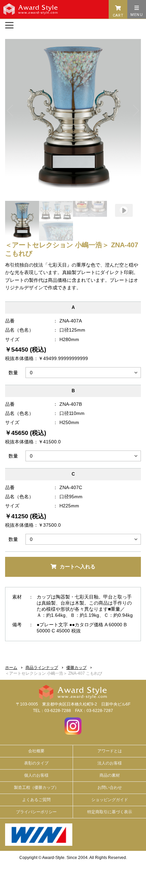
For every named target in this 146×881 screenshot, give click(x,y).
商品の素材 (109, 775)
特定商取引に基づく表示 (109, 812)
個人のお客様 (36, 775)
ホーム (11, 667)
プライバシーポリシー (36, 812)
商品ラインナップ (41, 667)
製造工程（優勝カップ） (36, 787)
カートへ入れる (77, 566)
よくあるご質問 (36, 799)
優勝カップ (76, 667)
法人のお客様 (109, 763)
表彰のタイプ (36, 763)
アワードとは (109, 751)
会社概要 (36, 751)
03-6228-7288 (57, 710)
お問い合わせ (109, 787)
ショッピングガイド (109, 799)
